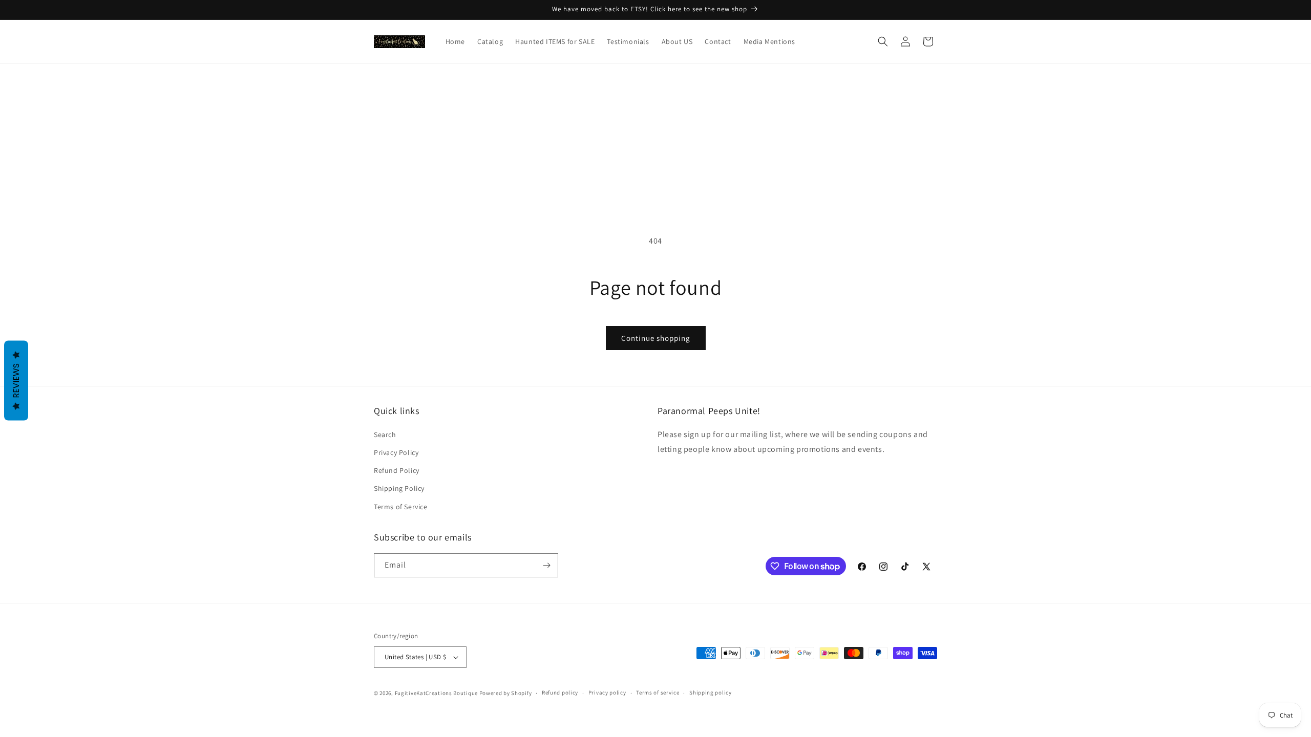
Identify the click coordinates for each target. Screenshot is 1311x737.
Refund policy (560, 692)
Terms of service (657, 692)
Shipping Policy (399, 488)
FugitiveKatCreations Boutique (436, 693)
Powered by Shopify (505, 693)
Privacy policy (607, 692)
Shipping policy (710, 692)
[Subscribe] (546, 565)
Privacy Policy (396, 452)
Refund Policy (396, 470)
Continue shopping (655, 338)
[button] (883, 41)
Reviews (16, 380)
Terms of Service (401, 506)
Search (385, 434)
